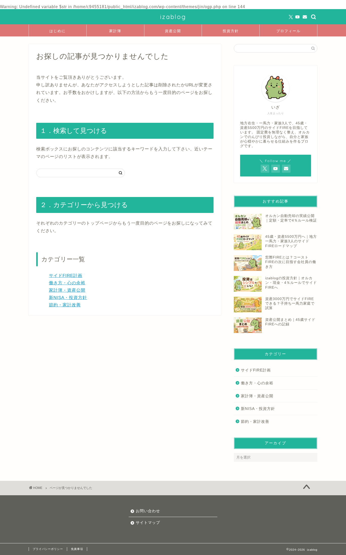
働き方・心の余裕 (67, 283)
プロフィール (288, 31)
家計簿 (115, 31)
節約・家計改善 (65, 305)
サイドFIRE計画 (65, 275)
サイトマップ (148, 522)
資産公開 (173, 31)
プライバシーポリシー (48, 548)
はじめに (57, 31)
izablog (173, 17)
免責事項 (77, 548)
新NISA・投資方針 (68, 297)
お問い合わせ (148, 511)
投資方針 (231, 31)
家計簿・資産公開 (67, 290)
